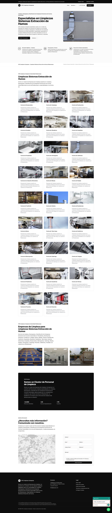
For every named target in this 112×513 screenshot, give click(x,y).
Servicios (73, 5)
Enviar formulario (78, 462)
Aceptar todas (81, 1)
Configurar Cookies (80, 490)
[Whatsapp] (108, 509)
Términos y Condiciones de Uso (82, 488)
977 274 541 (82, 5)
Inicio (68, 5)
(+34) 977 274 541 (54, 485)
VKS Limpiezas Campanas (27, 5)
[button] (36, 449)
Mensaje (67, 452)
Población (81, 447)
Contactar (90, 5)
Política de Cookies (80, 484)
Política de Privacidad (78, 458)
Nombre (67, 437)
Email (66, 442)
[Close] (108, 498)
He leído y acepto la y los (77, 459)
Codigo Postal (68, 447)
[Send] (108, 505)
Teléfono (81, 442)
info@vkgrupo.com (54, 487)
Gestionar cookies (90, 1)
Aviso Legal (78, 482)
